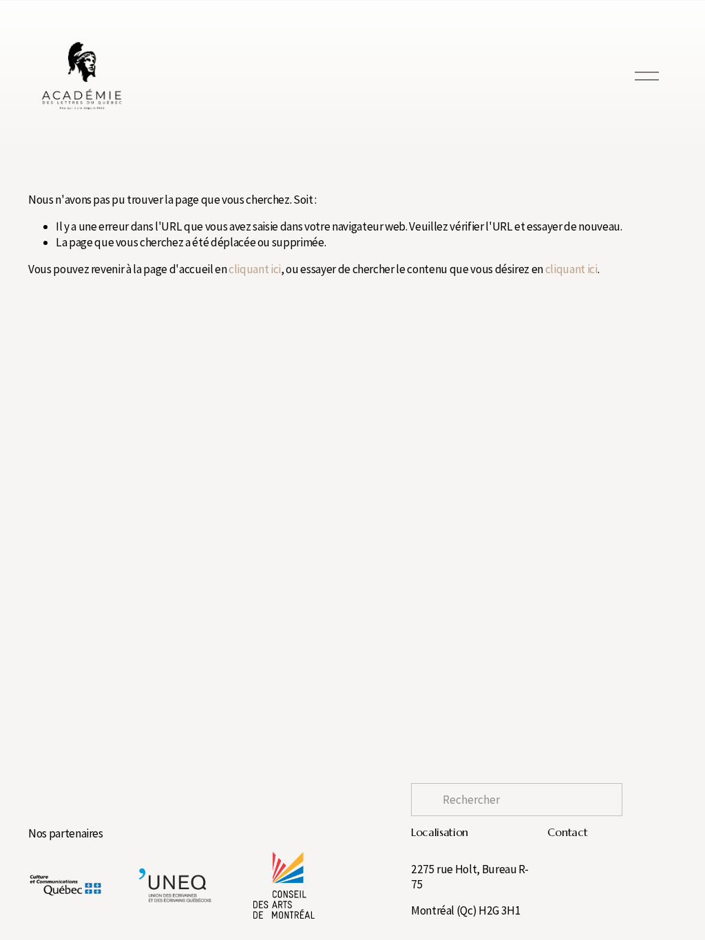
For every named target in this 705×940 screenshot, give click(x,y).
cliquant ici (255, 269)
